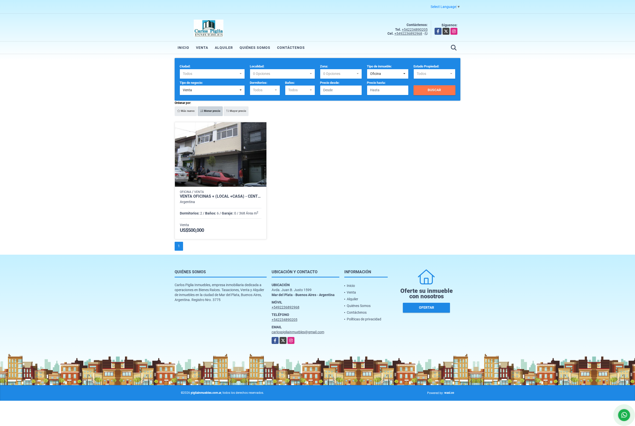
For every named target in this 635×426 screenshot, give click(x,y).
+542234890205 (415, 29)
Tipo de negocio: (191, 83)
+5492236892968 (408, 33)
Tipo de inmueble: (379, 66)
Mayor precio (237, 111)
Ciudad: (185, 66)
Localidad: (257, 66)
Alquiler (224, 48)
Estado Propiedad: (426, 66)
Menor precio (211, 111)
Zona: (324, 66)
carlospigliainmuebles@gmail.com (298, 332)
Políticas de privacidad (364, 319)
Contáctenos (291, 48)
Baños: (290, 83)
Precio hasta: (376, 83)
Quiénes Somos (255, 48)
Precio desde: (330, 83)
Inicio (183, 48)
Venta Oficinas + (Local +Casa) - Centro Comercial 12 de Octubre (220, 196)
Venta (202, 48)
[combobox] (212, 74)
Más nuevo (187, 111)
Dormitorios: (258, 83)
